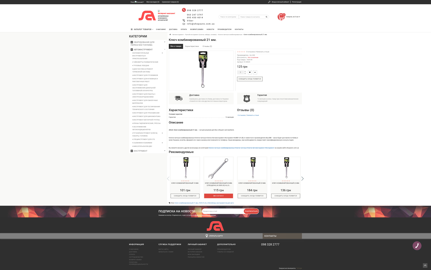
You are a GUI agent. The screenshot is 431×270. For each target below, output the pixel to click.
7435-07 (201, 203)
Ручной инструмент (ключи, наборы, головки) (145, 134)
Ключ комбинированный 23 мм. (252, 183)
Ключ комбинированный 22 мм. (285, 183)
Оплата (184, 29)
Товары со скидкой (225, 252)
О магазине (161, 29)
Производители (224, 29)
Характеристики (192, 46)
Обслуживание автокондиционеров (141, 128)
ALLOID (252, 55)
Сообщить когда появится (250, 79)
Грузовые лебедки (141, 65)
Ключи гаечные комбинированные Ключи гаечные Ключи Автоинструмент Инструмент (241, 148)
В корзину (219, 196)
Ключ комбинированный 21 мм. (186, 203)
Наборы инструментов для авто (222, 203)
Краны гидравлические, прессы (147, 123)
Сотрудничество (136, 257)
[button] (302, 179)
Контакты (239, 29)
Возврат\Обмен (196, 29)
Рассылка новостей (196, 257)
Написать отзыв (262, 52)
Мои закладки (194, 254)
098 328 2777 (133, 9)
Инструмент (140, 151)
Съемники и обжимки (142, 143)
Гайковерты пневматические (145, 62)
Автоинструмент (143, 49)
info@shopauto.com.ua (201, 24)
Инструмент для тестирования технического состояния (146, 108)
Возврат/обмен (135, 259)
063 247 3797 (133, 16)
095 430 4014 (133, 22)
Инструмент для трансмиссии (146, 113)
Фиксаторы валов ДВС (142, 146)
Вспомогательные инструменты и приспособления (140, 55)
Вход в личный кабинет (280, 2)
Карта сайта (163, 249)
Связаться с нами (165, 252)
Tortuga (299, 268)
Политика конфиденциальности (138, 263)
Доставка (173, 29)
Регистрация (296, 2)
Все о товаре (175, 46)
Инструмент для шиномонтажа (146, 116)
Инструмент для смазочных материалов (145, 101)
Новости (210, 29)
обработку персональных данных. (205, 215)
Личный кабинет (195, 249)
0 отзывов (250, 52)
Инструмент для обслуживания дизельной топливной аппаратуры (143, 87)
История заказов (195, 252)
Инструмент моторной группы (146, 120)
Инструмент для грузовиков (145, 75)
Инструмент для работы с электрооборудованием (143, 95)
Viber (190, 20)
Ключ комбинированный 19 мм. (185, 183)
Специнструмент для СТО (144, 139)
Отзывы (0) (207, 46)
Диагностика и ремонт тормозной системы (142, 70)
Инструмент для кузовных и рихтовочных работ (145, 80)
